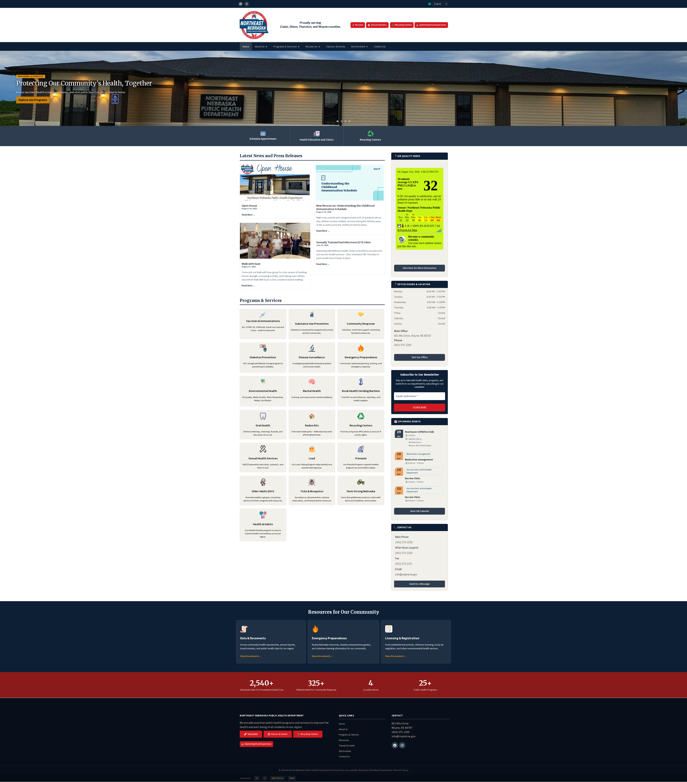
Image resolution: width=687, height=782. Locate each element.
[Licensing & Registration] (388, 628)
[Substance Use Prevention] (311, 314)
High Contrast (277, 778)
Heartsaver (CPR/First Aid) (419, 432)
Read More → (248, 215)
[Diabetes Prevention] (263, 348)
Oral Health (263, 425)
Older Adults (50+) (263, 491)
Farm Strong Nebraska (361, 491)
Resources (312, 46)
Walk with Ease (251, 264)
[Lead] (311, 449)
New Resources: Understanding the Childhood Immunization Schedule (345, 207)
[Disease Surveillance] (311, 348)
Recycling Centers (370, 140)
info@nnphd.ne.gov (406, 574)
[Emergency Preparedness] (360, 348)
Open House (249, 206)
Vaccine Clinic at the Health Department (419, 471)
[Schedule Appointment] (263, 133)
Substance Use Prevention (312, 324)
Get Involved (358, 46)
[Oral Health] (263, 416)
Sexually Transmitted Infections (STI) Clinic (343, 242)
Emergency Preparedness (361, 357)
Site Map (374, 770)
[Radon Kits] (311, 416)
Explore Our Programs (33, 100)
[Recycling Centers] (370, 134)
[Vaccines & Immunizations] (263, 314)
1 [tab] (337, 121)
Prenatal (360, 458)
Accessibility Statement (357, 770)
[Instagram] (246, 3)
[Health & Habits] (263, 515)
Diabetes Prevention (263, 357)
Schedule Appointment (262, 139)
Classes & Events (335, 46)
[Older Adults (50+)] (263, 482)
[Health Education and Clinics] (316, 134)
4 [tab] (349, 121)
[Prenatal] (360, 449)
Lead (312, 458)
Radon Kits (312, 425)
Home (246, 46)
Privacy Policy (338, 770)
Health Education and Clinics (317, 140)
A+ (257, 778)
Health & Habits (263, 524)
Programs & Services (285, 46)
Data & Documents (253, 638)
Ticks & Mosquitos (311, 491)
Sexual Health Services (263, 458)
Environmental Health (263, 391)
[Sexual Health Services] (263, 449)
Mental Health (312, 391)
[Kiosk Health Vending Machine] (360, 381)
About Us (260, 46)
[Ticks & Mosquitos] (311, 482)
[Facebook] (240, 3)
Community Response (361, 324)
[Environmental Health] (263, 381)
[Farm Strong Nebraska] (360, 482)
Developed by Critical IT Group (393, 770)
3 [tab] (345, 121)
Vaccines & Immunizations (263, 321)
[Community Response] (360, 314)
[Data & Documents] (243, 628)
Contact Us (380, 46)
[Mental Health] (311, 381)
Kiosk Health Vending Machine (361, 391)
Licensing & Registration (402, 638)
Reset (292, 778)
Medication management (418, 454)
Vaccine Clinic (412, 478)
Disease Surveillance (312, 357)
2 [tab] (341, 121)
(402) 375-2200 (401, 732)
